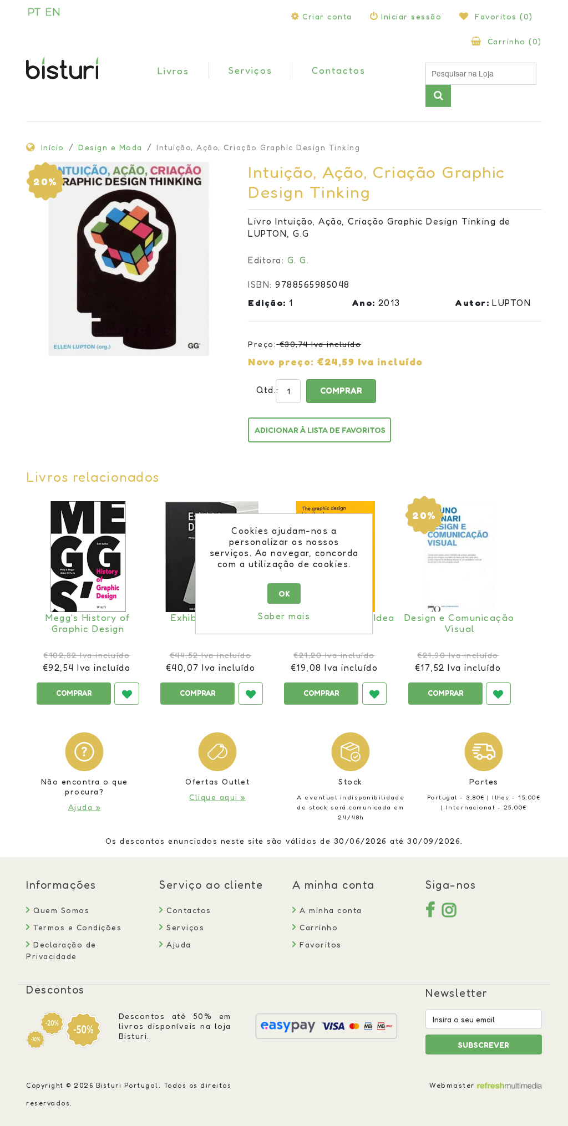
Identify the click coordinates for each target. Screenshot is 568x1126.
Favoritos (319, 944)
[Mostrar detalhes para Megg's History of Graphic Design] (88, 556)
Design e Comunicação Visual (459, 623)
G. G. (298, 260)
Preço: (262, 344)
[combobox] (480, 74)
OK (284, 593)
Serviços (184, 927)
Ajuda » (84, 807)
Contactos (187, 910)
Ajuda (177, 944)
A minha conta (329, 910)
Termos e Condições (76, 927)
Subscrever (483, 1044)
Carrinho (317, 927)
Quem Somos (60, 910)
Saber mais (284, 615)
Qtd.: (260, 389)
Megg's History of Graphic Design (87, 623)
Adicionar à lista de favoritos (320, 430)
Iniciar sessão (411, 16)
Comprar (341, 390)
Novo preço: (281, 361)
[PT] (34, 12)
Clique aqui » (217, 797)
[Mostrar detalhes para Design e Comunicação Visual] (459, 556)
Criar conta (327, 16)
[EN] (52, 12)
